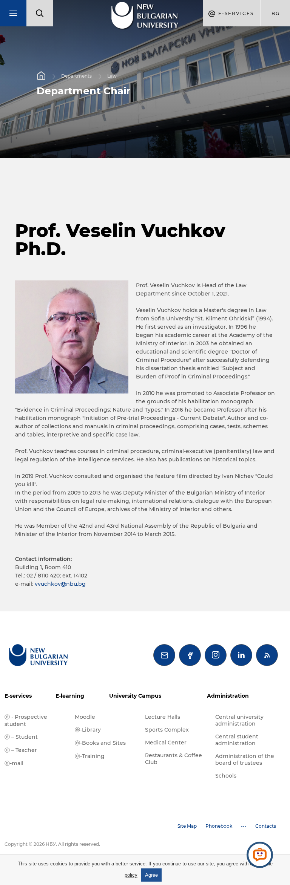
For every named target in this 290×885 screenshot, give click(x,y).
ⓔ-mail (14, 763)
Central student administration (236, 740)
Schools (225, 775)
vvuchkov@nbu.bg (60, 583)
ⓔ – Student (21, 736)
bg (275, 13)
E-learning (70, 695)
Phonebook (218, 826)
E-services (18, 695)
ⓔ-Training (90, 756)
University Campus (135, 695)
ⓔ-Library (88, 729)
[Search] (39, 13)
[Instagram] (216, 655)
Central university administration (239, 720)
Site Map (187, 826)
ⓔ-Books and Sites (100, 743)
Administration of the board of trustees (244, 759)
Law (112, 76)
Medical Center (166, 742)
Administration (228, 695)
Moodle (85, 717)
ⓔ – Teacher (21, 750)
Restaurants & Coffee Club (173, 759)
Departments (76, 76)
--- (244, 826)
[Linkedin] (241, 655)
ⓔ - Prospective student (26, 720)
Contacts (265, 826)
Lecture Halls (162, 717)
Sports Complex (167, 729)
